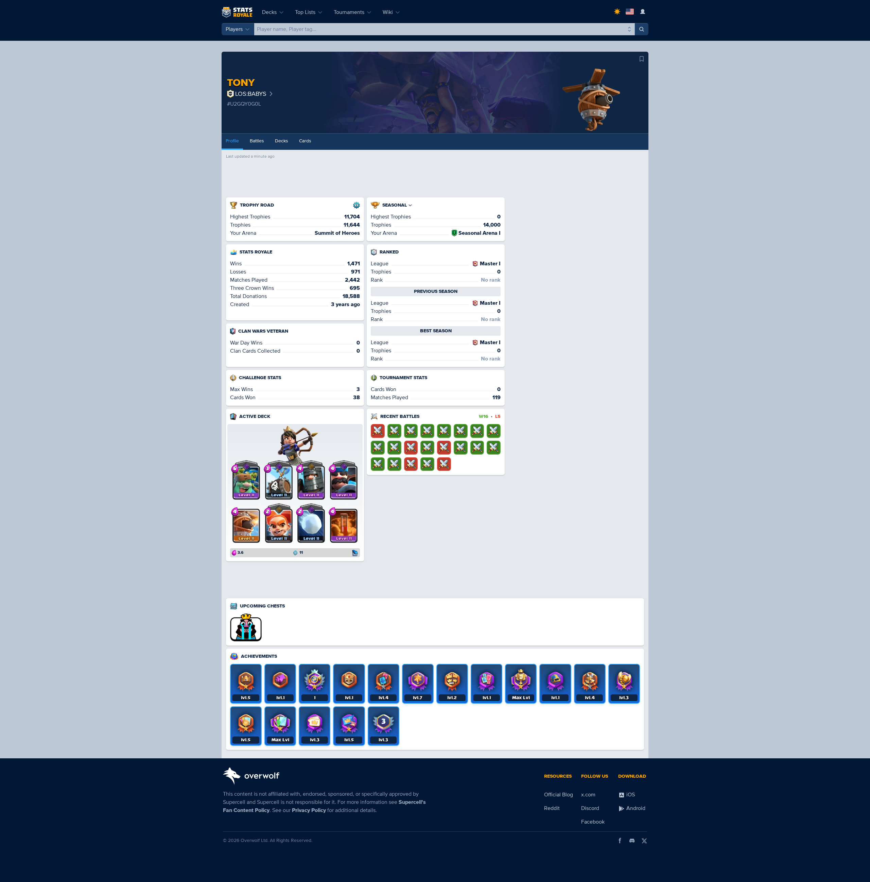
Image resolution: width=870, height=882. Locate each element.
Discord (590, 808)
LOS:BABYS (250, 94)
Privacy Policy (309, 810)
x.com (588, 794)
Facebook (593, 821)
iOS (630, 794)
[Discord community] (632, 840)
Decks (269, 12)
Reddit (552, 808)
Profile (232, 141)
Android (635, 808)
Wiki (388, 12)
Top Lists (305, 12)
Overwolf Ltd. (254, 840)
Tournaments (349, 12)
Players (234, 29)
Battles (257, 141)
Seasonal (394, 205)
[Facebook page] (620, 840)
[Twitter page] (644, 840)
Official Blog (558, 794)
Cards (305, 141)
